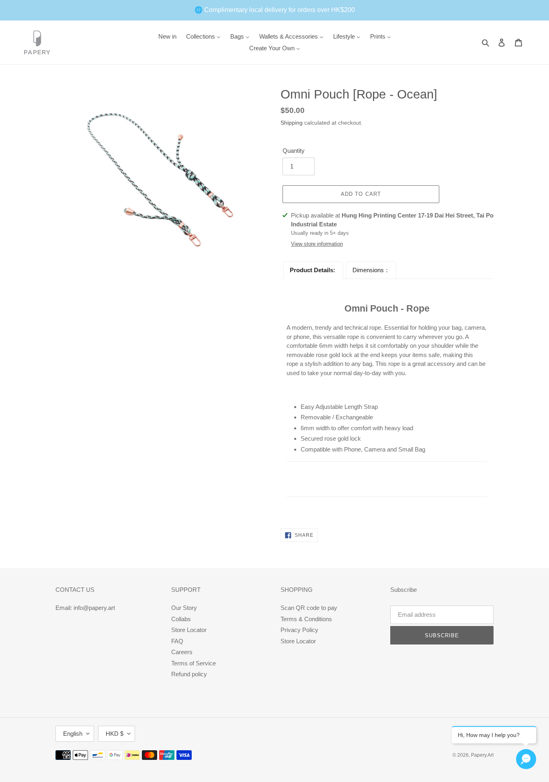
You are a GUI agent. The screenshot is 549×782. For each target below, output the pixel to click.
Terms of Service (193, 663)
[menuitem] (167, 36)
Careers (182, 652)
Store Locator (189, 629)
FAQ (177, 641)
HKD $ (114, 733)
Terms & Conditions (306, 619)
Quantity (294, 150)
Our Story (184, 607)
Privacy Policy (299, 629)
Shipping (292, 122)
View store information (317, 244)
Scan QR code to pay (309, 607)
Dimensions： (371, 270)
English (72, 733)
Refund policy (189, 674)
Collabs (181, 619)
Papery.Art (482, 755)
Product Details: (313, 270)
